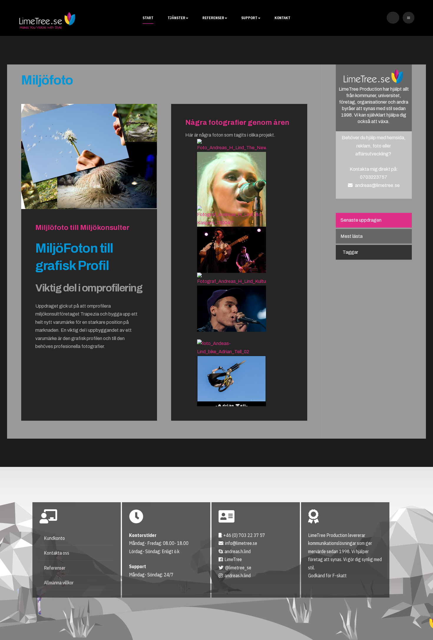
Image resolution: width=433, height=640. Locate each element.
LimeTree (233, 559)
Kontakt (282, 18)
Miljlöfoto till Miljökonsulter (82, 227)
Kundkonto (54, 538)
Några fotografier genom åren (237, 122)
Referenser (213, 18)
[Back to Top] (412, 619)
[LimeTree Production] (47, 20)
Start (148, 18)
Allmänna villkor (59, 583)
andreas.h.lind (237, 575)
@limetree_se (238, 568)
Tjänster (176, 18)
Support (249, 18)
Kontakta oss (56, 553)
